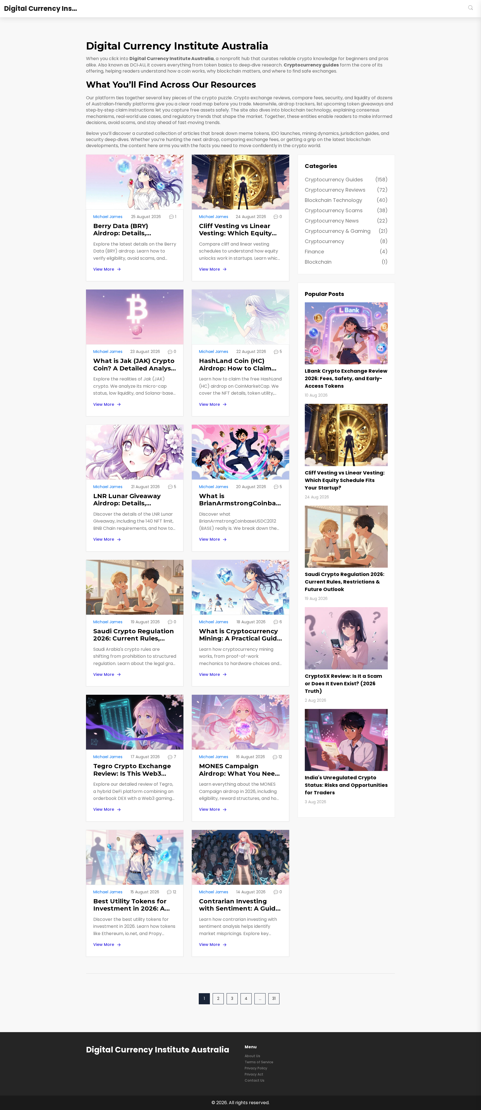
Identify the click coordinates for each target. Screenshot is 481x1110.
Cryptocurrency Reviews (346, 189)
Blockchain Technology (346, 200)
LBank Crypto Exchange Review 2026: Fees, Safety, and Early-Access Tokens (346, 378)
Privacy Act (254, 1074)
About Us (252, 1056)
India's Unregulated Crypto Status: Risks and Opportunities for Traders (346, 785)
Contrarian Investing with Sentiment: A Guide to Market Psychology (239, 905)
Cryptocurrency (346, 241)
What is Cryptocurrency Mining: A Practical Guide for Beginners (240, 635)
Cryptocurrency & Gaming (346, 231)
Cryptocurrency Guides (346, 179)
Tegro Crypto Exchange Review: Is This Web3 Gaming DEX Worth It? (132, 770)
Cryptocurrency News (346, 220)
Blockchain (346, 261)
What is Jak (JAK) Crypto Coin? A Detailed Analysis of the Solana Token (134, 364)
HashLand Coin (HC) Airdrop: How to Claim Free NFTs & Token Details (235, 364)
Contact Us (254, 1080)
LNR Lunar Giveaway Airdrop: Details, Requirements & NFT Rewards (127, 500)
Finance (346, 251)
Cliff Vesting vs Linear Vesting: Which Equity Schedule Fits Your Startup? (235, 230)
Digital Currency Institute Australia (46, 9)
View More (103, 269)
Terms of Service (259, 1062)
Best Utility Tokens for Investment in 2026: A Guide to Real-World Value (129, 905)
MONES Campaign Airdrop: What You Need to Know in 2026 (239, 770)
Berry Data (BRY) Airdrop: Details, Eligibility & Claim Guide (132, 230)
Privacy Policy (256, 1068)
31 (274, 998)
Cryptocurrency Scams (346, 210)
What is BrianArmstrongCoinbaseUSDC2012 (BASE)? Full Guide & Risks (240, 500)
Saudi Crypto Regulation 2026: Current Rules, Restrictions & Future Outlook (133, 635)
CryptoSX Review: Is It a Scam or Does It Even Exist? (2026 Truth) (343, 683)
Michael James (107, 216)
